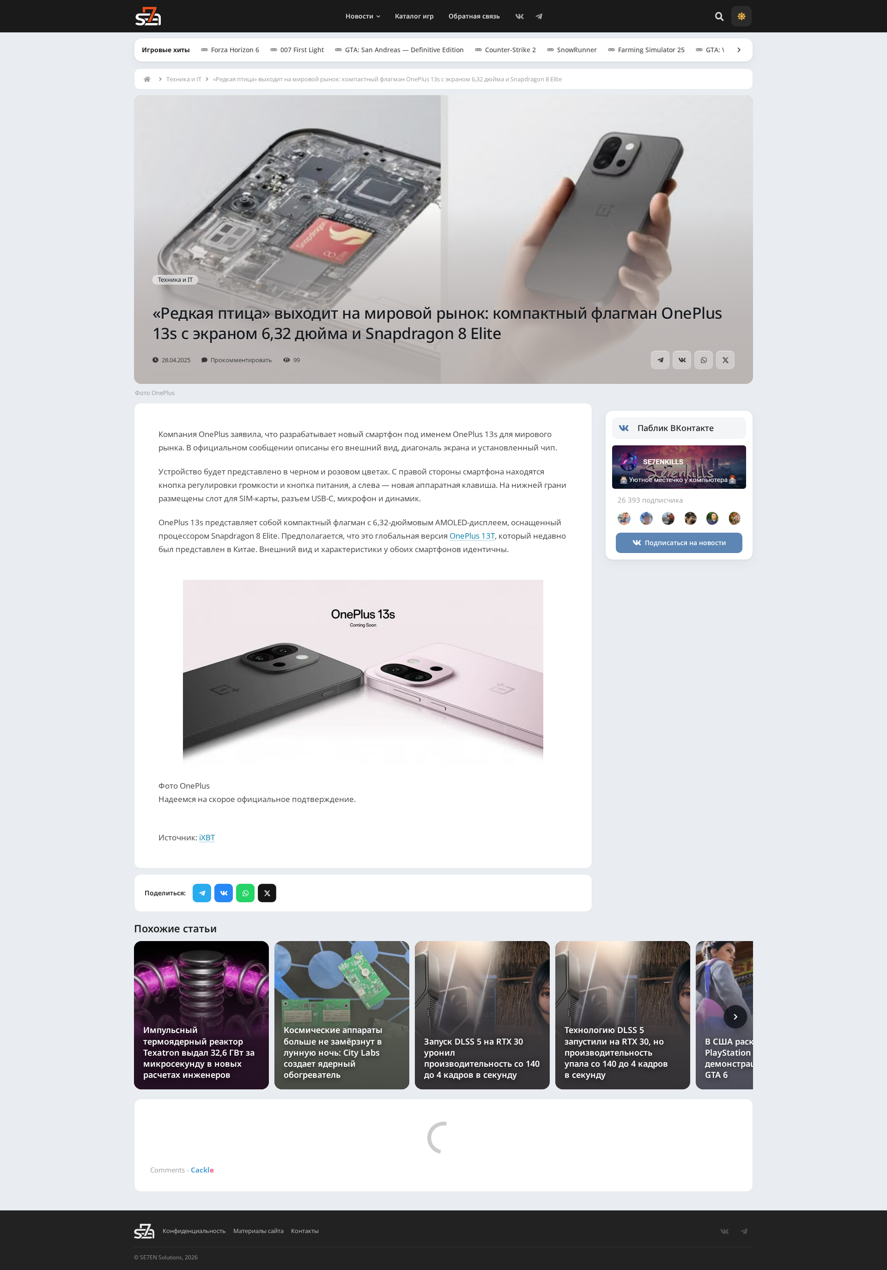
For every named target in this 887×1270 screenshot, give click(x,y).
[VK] (519, 16)
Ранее (230, 1216)
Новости (359, 16)
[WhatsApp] (703, 360)
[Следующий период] (735, 1017)
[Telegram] (538, 16)
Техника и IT (183, 79)
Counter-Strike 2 (510, 49)
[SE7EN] (148, 16)
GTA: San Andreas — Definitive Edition (404, 49)
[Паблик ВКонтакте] (628, 428)
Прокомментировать (241, 360)
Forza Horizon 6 (235, 49)
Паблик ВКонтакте (676, 427)
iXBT (207, 837)
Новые (161, 1216)
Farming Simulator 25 (651, 49)
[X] (725, 360)
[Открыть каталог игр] (734, 50)
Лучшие (196, 1216)
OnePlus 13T (472, 535)
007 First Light (302, 49)
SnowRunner (577, 49)
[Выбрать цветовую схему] (741, 16)
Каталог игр (414, 16)
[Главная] (149, 79)
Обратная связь (474, 16)
